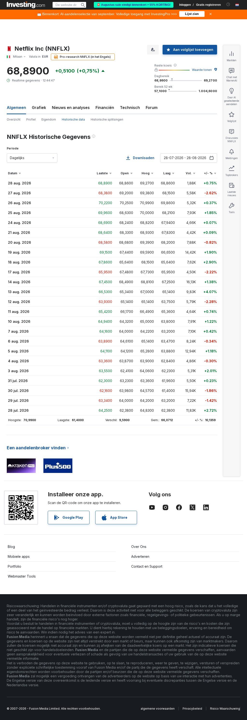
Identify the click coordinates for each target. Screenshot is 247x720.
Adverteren (140, 556)
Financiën (105, 107)
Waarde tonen (202, 70)
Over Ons (138, 547)
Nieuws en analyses (71, 107)
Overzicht (14, 119)
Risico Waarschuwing (225, 708)
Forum (152, 107)
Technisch (130, 107)
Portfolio (14, 566)
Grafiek (39, 107)
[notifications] (228, 4)
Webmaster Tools (22, 576)
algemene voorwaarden (158, 708)
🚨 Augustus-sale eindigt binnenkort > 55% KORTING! (134, 5)
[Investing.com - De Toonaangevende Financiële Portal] (26, 4)
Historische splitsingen (107, 119)
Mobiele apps (19, 556)
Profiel (31, 119)
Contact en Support (146, 566)
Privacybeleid (192, 708)
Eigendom (48, 119)
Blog (11, 547)
